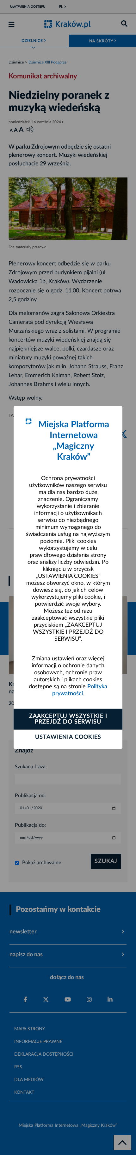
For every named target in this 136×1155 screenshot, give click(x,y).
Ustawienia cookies (68, 737)
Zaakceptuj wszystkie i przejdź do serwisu (68, 719)
